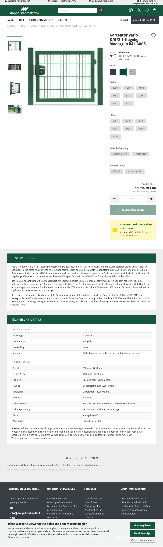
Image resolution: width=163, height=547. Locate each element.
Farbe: (113, 65)
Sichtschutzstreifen (41, 19)
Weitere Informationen (142, 540)
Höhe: (112, 115)
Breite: (113, 82)
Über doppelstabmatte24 (59, 502)
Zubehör (63, 19)
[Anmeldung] (139, 10)
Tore (21, 19)
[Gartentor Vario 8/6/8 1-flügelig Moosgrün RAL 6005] (65, 77)
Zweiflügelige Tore (94, 510)
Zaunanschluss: (117, 165)
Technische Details (26, 320)
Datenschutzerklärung (18, 537)
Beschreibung (22, 258)
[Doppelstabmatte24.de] (24, 10)
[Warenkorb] (155, 10)
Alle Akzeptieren (142, 525)
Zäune (10, 19)
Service (124, 19)
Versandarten (54, 513)
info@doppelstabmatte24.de (145, 4)
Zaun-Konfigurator (144, 19)
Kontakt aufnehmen (57, 498)
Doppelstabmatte (93, 498)
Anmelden (83, 469)
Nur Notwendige (142, 533)
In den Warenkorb (133, 210)
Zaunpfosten (91, 502)
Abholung (68, 513)
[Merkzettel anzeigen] (147, 10)
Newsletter (52, 517)
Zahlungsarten (54, 510)
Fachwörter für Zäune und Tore (62, 506)
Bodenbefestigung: (119, 148)
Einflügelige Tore (93, 506)
